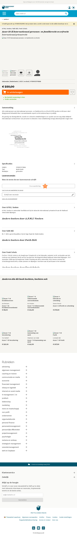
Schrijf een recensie (11, 195)
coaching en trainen (9, 374)
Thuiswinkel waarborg (13, 517)
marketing (6, 405)
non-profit (6, 412)
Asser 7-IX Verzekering (10, 340)
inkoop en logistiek (9, 388)
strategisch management (11, 444)
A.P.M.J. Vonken (7, 28)
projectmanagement (9, 433)
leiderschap (6, 402)
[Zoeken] (66, 14)
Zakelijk (5, 477)
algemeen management (11, 370)
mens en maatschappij (10, 409)
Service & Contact (44, 520)
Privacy (48, 517)
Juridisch (6, 19)
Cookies (54, 517)
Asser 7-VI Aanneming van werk (36, 341)
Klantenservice (8, 473)
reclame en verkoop (9, 440)
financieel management (11, 384)
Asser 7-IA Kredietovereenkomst (9, 306)
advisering (6, 367)
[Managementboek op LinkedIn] (33, 528)
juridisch (5, 398)
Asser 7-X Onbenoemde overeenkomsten (35, 306)
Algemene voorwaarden (29, 517)
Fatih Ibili (15, 28)
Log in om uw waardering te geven (12, 190)
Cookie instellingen (65, 517)
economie (5, 381)
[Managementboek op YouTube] (38, 528)
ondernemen (7, 416)
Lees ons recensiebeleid (9, 199)
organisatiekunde (8, 419)
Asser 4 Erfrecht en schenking (63, 306)
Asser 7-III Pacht (58, 340)
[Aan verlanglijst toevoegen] (72, 92)
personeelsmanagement (11, 426)
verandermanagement (10, 447)
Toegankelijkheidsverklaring (28, 520)
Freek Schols (23, 28)
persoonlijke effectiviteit (11, 430)
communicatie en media (11, 377)
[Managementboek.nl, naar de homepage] (8, 8)
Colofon (41, 517)
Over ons (55, 520)
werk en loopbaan (8, 451)
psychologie (6, 437)
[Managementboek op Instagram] (43, 528)
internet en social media (11, 391)
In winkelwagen (15, 92)
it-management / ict (9, 395)
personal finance (8, 423)
